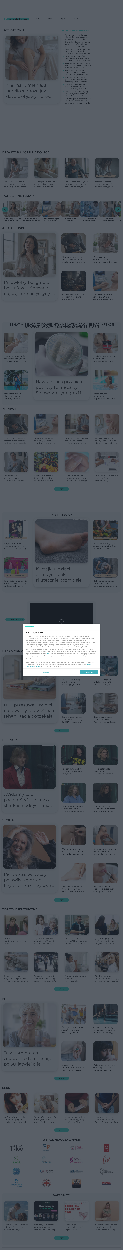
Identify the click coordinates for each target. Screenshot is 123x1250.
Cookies (37, 666)
